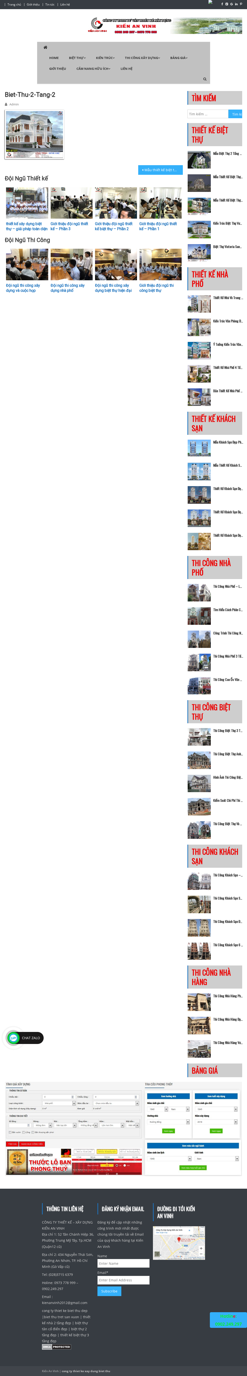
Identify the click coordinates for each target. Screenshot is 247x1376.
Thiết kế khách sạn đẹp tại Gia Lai (228, 511)
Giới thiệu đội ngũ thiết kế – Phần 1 (158, 226)
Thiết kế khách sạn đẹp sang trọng (228, 535)
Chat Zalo (31, 1038)
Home (54, 58)
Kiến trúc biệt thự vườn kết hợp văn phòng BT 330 (228, 223)
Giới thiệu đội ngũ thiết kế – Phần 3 (69, 226)
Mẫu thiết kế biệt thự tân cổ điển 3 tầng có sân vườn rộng (228, 176)
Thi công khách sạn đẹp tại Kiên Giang (228, 921)
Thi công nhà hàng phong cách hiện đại (228, 995)
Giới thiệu (33, 4)
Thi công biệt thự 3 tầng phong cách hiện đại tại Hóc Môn (228, 730)
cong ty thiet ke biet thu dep (65, 1310)
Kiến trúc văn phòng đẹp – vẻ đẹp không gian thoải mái (228, 321)
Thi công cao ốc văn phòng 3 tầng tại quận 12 (228, 679)
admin (14, 104)
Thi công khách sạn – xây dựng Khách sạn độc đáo (228, 875)
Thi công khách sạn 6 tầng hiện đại (228, 944)
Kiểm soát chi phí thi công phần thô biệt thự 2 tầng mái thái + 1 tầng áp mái (228, 800)
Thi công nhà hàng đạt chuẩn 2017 (228, 1019)
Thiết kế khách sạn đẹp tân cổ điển (228, 488)
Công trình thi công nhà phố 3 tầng (228, 633)
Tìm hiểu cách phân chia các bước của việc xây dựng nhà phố (228, 609)
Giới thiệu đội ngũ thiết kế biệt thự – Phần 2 (113, 226)
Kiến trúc (104, 58)
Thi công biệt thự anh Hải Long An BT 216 (228, 753)
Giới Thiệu (57, 68)
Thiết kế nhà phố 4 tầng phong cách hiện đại (228, 367)
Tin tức (50, 4)
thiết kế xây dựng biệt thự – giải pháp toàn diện (27, 226)
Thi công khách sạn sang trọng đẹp (228, 898)
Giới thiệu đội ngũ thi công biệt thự (156, 288)
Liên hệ (65, 4)
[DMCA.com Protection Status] (56, 1348)
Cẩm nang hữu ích (92, 68)
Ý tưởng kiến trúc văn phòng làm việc (228, 344)
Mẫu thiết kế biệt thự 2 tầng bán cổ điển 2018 (163, 170)
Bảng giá (177, 58)
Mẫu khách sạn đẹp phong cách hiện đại (228, 442)
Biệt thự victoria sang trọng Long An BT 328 (228, 246)
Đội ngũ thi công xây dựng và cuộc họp (23, 288)
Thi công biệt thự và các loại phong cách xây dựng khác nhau (228, 823)
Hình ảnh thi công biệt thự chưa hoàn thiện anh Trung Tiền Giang (228, 777)
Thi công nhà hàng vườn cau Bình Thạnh (228, 1042)
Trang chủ (14, 4)
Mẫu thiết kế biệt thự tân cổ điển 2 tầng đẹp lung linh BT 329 (228, 200)
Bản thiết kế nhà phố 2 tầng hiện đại (228, 390)
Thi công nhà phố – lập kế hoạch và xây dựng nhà (228, 586)
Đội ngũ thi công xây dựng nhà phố (68, 288)
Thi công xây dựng (141, 58)
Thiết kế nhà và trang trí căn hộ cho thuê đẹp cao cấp (228, 297)
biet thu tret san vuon (61, 1317)
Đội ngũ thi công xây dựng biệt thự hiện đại (113, 288)
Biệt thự (76, 58)
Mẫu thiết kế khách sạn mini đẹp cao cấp (228, 465)
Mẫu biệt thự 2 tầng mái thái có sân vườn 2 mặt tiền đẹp (228, 153)
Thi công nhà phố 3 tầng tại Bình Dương (228, 656)
